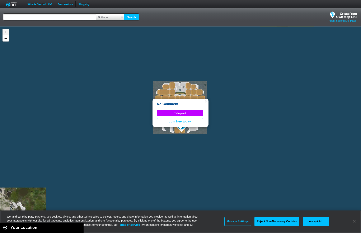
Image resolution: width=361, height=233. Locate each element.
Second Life (14, 4)
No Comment (167, 103)
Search (131, 17)
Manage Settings (238, 221)
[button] (205, 101)
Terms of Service (129, 224)
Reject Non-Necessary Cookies (277, 221)
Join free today (180, 121)
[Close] (354, 221)
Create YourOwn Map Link (346, 15)
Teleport (180, 113)
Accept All (315, 221)
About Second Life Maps (342, 20)
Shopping (83, 4)
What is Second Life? (40, 4)
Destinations (65, 4)
